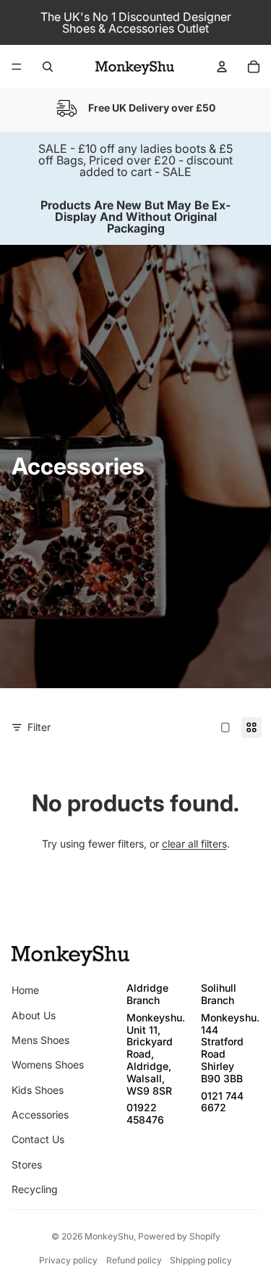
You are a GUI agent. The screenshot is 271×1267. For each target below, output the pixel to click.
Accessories (40, 1114)
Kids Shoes (38, 1090)
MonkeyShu (109, 1236)
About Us (34, 1015)
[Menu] (16, 66)
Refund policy (134, 1260)
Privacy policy (68, 1260)
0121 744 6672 (222, 1102)
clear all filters (194, 843)
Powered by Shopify (179, 1236)
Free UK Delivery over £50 (151, 107)
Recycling (35, 1189)
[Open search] (48, 67)
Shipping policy (201, 1260)
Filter (39, 727)
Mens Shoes (40, 1040)
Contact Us (38, 1139)
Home (25, 990)
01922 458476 (145, 1113)
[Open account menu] (222, 67)
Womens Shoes (48, 1064)
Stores (27, 1164)
